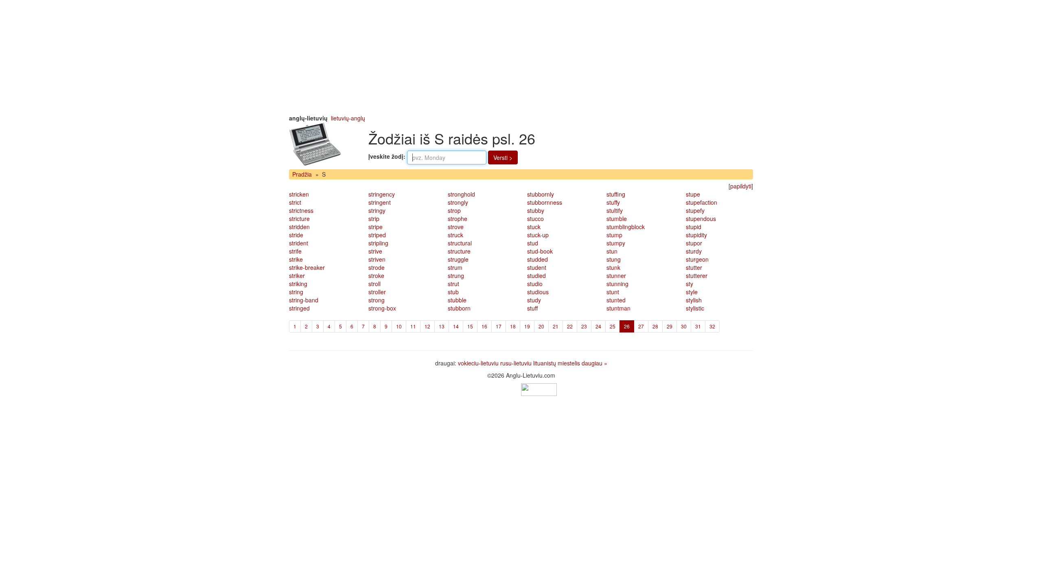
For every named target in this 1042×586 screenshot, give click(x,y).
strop (454, 210)
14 (456, 326)
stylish (694, 300)
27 (641, 326)
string (296, 292)
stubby (535, 210)
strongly (458, 202)
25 (612, 326)
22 (570, 326)
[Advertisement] (521, 57)
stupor (694, 243)
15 (470, 326)
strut (453, 284)
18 (513, 326)
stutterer (696, 275)
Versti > (502, 157)
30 (684, 326)
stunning (617, 284)
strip (373, 218)
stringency (381, 194)
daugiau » (594, 363)
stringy (376, 210)
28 (655, 326)
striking (298, 284)
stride (296, 235)
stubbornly (540, 194)
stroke (376, 275)
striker (297, 275)
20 (541, 326)
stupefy (695, 210)
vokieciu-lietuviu (478, 363)
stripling (378, 243)
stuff (532, 308)
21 (555, 326)
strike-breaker (307, 267)
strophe (457, 218)
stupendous (701, 218)
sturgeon (697, 259)
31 (698, 326)
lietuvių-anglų (348, 118)
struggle (458, 259)
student (536, 267)
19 (527, 326)
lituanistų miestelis (556, 363)
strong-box (382, 308)
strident (298, 243)
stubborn (459, 308)
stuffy (613, 202)
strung (456, 275)
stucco (535, 218)
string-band (303, 300)
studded (537, 259)
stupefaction (701, 202)
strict (295, 202)
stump (614, 235)
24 (598, 326)
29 (669, 326)
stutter (694, 267)
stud (532, 243)
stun (611, 251)
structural (460, 243)
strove (456, 227)
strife (295, 251)
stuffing (615, 194)
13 (441, 326)
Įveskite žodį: (386, 156)
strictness (301, 210)
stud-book (540, 251)
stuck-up (538, 235)
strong (376, 300)
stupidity (696, 235)
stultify (614, 210)
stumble (616, 218)
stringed (299, 308)
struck (455, 235)
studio (535, 284)
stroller (377, 292)
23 (584, 326)
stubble (457, 300)
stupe (693, 194)
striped (377, 235)
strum (455, 267)
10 (399, 326)
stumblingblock (625, 227)
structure (459, 251)
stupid (693, 227)
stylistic (695, 308)
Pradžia (302, 174)
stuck (534, 227)
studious (538, 292)
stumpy (615, 243)
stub (453, 292)
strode (376, 267)
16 (484, 326)
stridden (299, 227)
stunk (613, 267)
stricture (299, 218)
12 (427, 326)
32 (712, 326)
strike (296, 259)
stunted (616, 300)
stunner (616, 275)
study (534, 300)
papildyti (740, 186)
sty (689, 284)
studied (536, 275)
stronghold (461, 194)
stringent (379, 202)
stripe (375, 227)
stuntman (618, 308)
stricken (299, 194)
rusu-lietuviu (516, 363)
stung (613, 259)
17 (498, 326)
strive (375, 251)
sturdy (694, 251)
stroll (374, 284)
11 (413, 326)
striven (376, 259)
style (692, 292)
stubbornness (544, 202)
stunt (612, 292)
